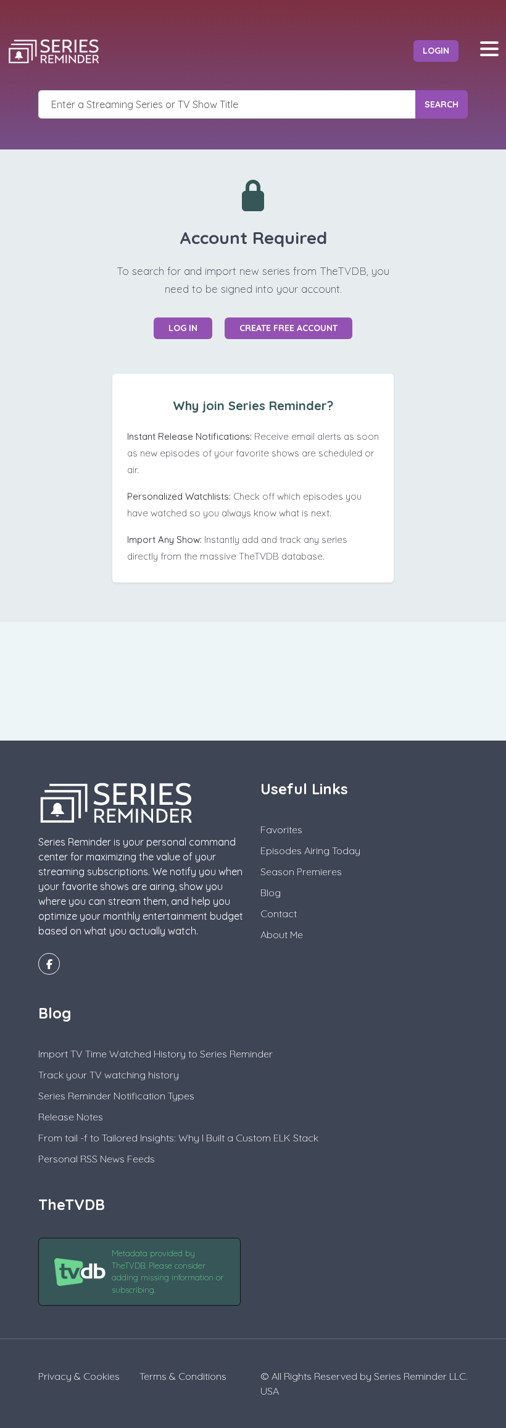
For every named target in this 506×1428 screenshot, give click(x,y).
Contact (278, 913)
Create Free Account (288, 328)
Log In (182, 328)
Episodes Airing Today (310, 850)
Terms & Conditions (182, 1376)
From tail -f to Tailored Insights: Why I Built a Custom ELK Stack (178, 1138)
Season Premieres (301, 871)
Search (441, 104)
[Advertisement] (253, 679)
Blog (270, 892)
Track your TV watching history (108, 1075)
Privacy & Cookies (79, 1376)
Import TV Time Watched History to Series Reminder (155, 1054)
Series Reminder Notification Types (116, 1096)
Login (436, 50)
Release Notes (70, 1117)
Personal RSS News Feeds (96, 1159)
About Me (281, 934)
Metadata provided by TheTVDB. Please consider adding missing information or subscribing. (167, 1271)
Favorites (281, 829)
